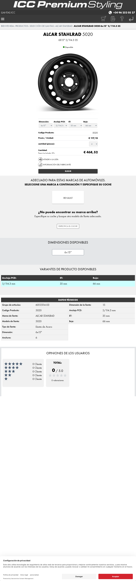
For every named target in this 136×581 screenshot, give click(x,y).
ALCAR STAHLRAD (63, 25)
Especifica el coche (68, 226)
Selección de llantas (42, 25)
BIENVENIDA (7, 25)
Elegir (68, 171)
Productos (21, 25)
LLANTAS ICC (8, 12)
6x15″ (68, 252)
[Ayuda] (122, 19)
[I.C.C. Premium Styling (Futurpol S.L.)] (68, 5)
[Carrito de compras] (103, 19)
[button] (112, 19)
